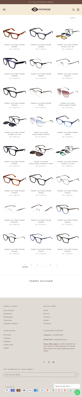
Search (46, 310)
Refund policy (8, 314)
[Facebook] (44, 362)
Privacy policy (8, 320)
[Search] (73, 10)
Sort (73, 18)
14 (50, 264)
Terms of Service (9, 310)
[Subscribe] (75, 375)
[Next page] (57, 265)
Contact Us (47, 317)
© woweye (9, 387)
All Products (7, 335)
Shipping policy (8, 317)
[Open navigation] (4, 9)
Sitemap (46, 320)
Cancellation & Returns (11, 323)
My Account (47, 323)
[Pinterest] (53, 362)
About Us (47, 314)
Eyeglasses (7, 341)
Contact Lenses (8, 345)
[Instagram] (49, 362)
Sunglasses (7, 338)
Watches (6, 348)
